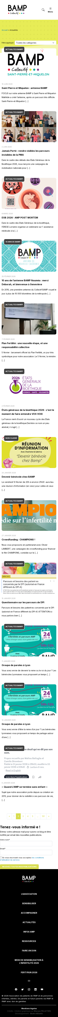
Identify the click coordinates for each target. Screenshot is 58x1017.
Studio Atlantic (36, 1013)
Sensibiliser (29, 903)
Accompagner (29, 913)
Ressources (29, 941)
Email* (2, 849)
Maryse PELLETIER (42, 1011)
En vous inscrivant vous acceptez (22, 859)
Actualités (29, 922)
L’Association (29, 894)
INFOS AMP (29, 932)
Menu (50, 12)
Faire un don (29, 950)
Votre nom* (5, 840)
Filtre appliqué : (8, 43)
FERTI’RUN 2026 (29, 972)
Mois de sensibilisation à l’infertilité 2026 (29, 961)
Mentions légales (29, 1008)
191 (43, 816)
